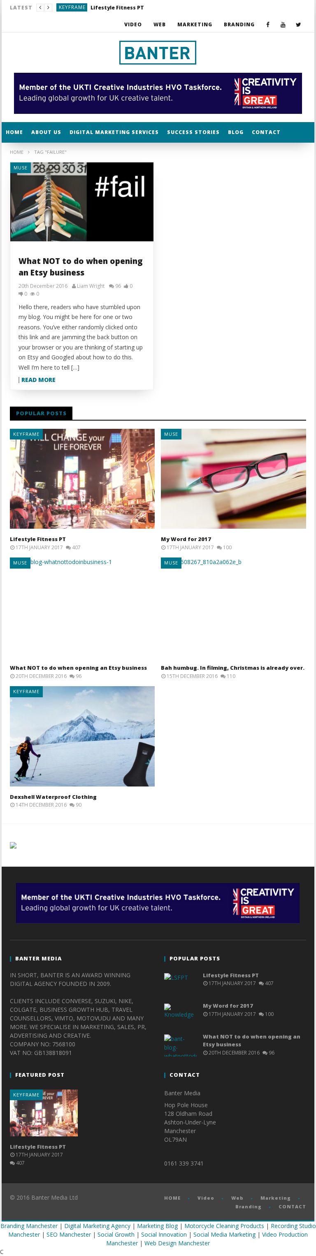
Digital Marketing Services (114, 132)
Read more (38, 380)
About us (46, 132)
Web (159, 24)
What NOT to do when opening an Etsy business (78, 667)
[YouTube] (283, 24)
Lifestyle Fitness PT (38, 539)
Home (16, 152)
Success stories (193, 132)
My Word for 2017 (101, 7)
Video (133, 24)
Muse (66, 7)
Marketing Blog (157, 1226)
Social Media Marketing (224, 1234)
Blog (236, 132)
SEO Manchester (68, 1234)
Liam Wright (91, 286)
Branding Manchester (29, 1226)
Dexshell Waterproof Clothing (53, 796)
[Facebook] (268, 24)
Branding (239, 24)
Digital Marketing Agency (97, 1226)
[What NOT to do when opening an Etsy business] (81, 201)
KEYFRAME (26, 434)
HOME (14, 132)
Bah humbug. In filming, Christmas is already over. (232, 667)
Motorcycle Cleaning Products (224, 1226)
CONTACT (266, 132)
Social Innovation (164, 1234)
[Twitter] (298, 24)
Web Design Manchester (177, 1243)
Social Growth (116, 1234)
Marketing (194, 24)
